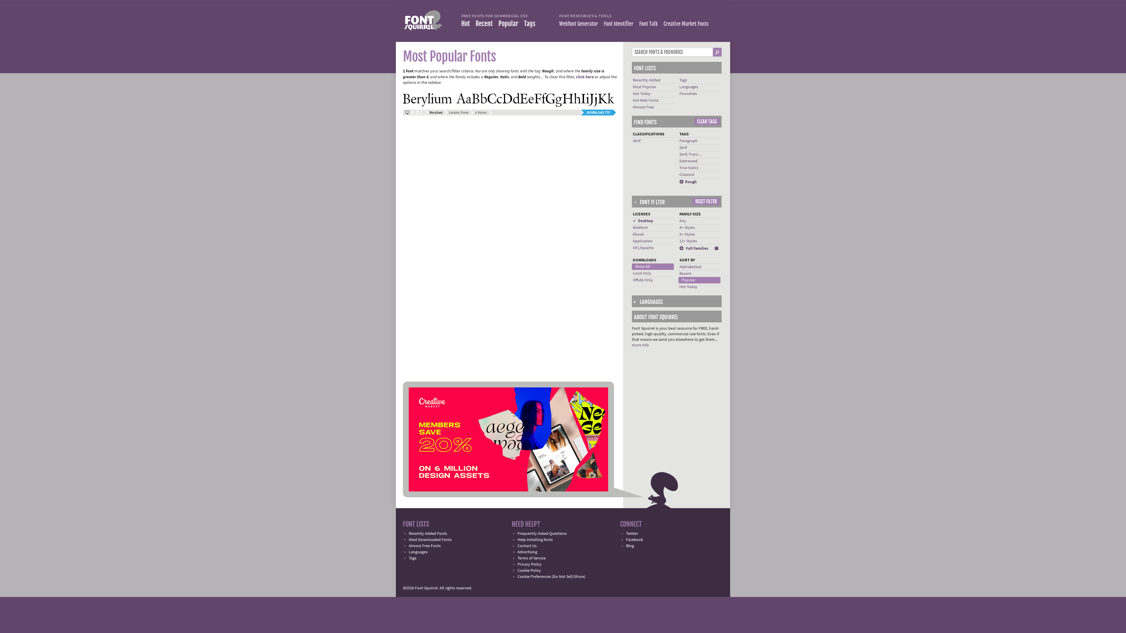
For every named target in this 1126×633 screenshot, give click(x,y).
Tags (529, 24)
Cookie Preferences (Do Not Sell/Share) (551, 576)
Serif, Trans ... (690, 154)
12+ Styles (688, 241)
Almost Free (643, 107)
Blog (630, 546)
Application (643, 241)
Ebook (638, 234)
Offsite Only (643, 280)
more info (640, 345)
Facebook (634, 539)
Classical (686, 174)
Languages (688, 87)
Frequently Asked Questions (542, 533)
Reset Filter (706, 202)
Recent (484, 24)
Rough (688, 182)
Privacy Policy (530, 564)
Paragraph (688, 141)
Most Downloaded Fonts (430, 539)
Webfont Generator (578, 24)
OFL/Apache (643, 248)
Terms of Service (532, 558)
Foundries (688, 93)
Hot (465, 24)
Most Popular (644, 87)
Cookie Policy (529, 570)
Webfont (640, 227)
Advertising (527, 552)
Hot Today (642, 93)
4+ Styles (687, 227)
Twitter (632, 533)
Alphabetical (690, 267)
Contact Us (527, 546)
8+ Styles (687, 234)
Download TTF (598, 112)
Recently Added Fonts (428, 533)
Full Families (693, 248)
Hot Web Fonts (646, 100)
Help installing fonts (535, 539)
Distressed (688, 161)
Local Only (642, 273)
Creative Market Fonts (686, 24)
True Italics (688, 168)
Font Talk (648, 24)
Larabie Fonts (459, 112)
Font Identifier (618, 24)
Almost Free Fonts (425, 546)
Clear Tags (707, 122)
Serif (636, 141)
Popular (508, 24)
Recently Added (646, 80)
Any (682, 221)
